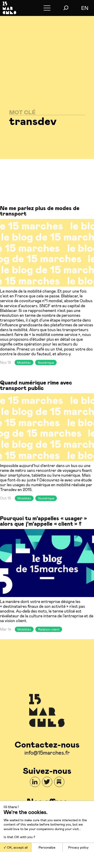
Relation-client (49, 629)
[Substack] (59, 782)
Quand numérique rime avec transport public (36, 385)
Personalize (47, 847)
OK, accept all (17, 847)
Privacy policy (78, 847)
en (84, 8)
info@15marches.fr (47, 752)
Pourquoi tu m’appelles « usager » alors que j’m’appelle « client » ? (43, 521)
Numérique (46, 362)
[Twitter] (47, 782)
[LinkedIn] (35, 782)
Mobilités (24, 362)
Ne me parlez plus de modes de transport (39, 211)
